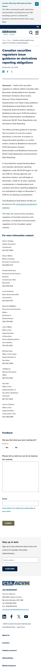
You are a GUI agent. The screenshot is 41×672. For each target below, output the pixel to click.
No (13, 447)
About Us (5, 635)
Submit (8, 523)
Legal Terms (21, 627)
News (9, 40)
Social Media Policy (8, 627)
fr (38, 27)
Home (4, 40)
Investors (6, 643)
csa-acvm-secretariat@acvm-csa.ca (15, 609)
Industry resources (9, 650)
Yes (4, 447)
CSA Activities (7, 658)
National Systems (9, 665)
